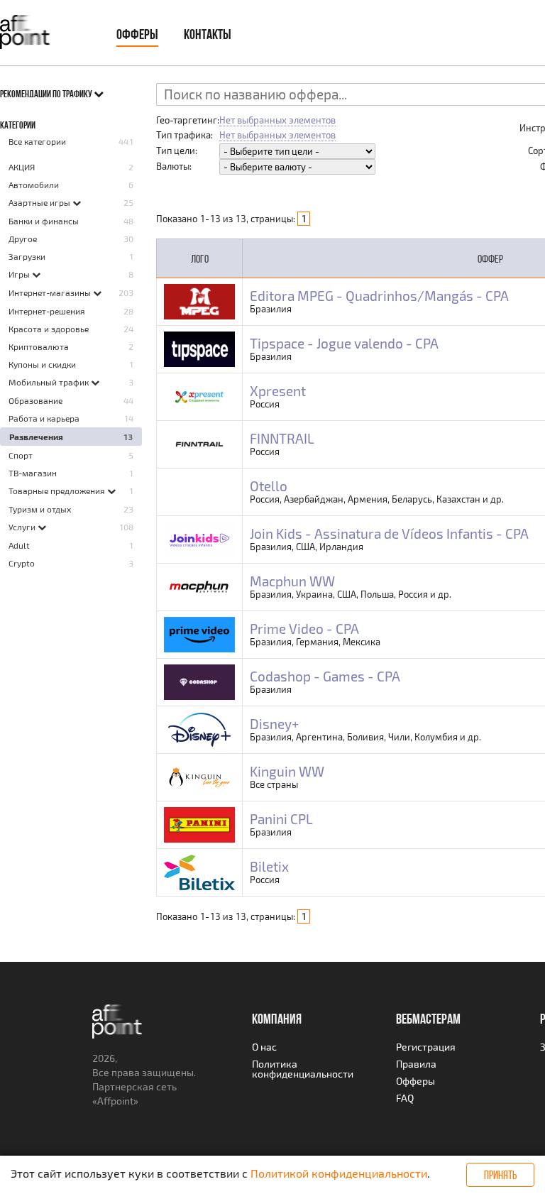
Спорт (21, 455)
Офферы (137, 34)
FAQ (405, 1098)
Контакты (207, 34)
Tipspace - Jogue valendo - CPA (344, 343)
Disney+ (274, 724)
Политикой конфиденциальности (339, 1173)
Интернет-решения (47, 311)
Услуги (23, 527)
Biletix (269, 866)
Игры (20, 274)
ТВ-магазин (33, 473)
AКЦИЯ (22, 167)
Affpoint (115, 1101)
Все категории (37, 141)
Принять (500, 1175)
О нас (264, 1047)
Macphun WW (292, 581)
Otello (268, 486)
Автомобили (34, 185)
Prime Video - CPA (304, 628)
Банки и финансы (44, 221)
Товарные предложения (58, 490)
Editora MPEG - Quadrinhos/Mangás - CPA (379, 295)
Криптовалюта (39, 346)
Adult (19, 545)
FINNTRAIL (282, 438)
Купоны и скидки (42, 364)
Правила (416, 1064)
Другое (23, 238)
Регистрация (426, 1047)
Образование (35, 400)
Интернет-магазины (51, 292)
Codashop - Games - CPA (325, 676)
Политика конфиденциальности (302, 1069)
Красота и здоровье (49, 329)
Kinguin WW (287, 771)
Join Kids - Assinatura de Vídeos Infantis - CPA (389, 533)
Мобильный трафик (50, 382)
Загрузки (27, 256)
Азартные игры (40, 202)
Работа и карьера (44, 418)
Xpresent (278, 391)
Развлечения (36, 437)
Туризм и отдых (40, 509)
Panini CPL (281, 819)
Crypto (22, 563)
